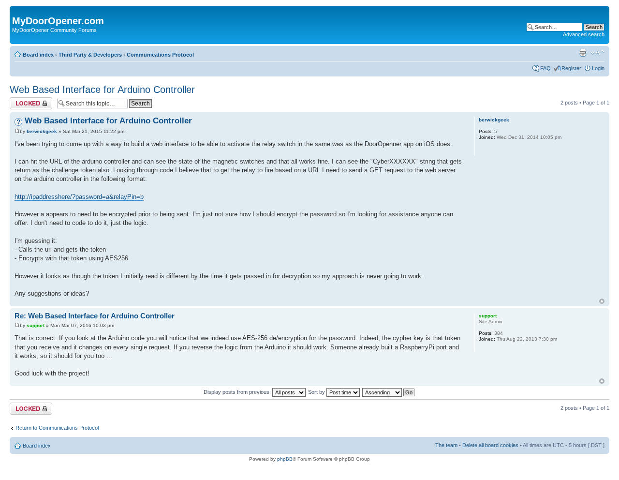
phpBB (285, 459)
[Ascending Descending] (388, 392)
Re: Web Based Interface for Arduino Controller (95, 316)
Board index (38, 55)
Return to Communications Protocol (57, 428)
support (35, 325)
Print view (582, 52)
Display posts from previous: (238, 392)
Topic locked (24, 100)
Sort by (317, 392)
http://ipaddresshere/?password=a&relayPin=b (79, 196)
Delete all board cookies (490, 445)
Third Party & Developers (90, 55)
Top (601, 301)
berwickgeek (42, 131)
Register (571, 68)
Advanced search (583, 34)
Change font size (597, 52)
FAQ (545, 68)
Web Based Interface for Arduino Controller (102, 89)
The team (446, 445)
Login (598, 68)
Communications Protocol (160, 55)
